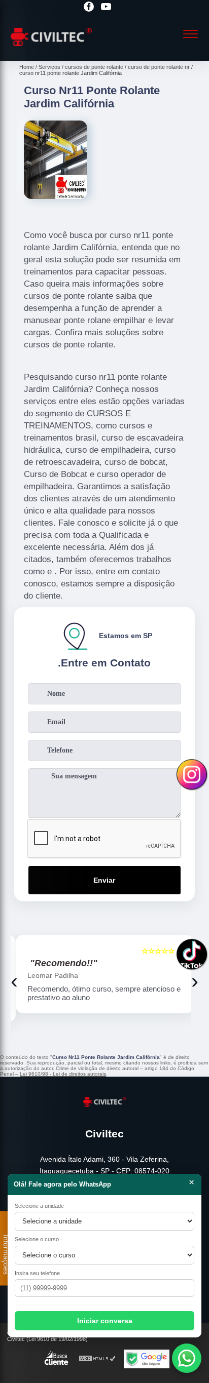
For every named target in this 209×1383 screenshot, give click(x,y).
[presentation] (14, 981)
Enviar (104, 880)
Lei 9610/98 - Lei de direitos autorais (63, 1074)
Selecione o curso (37, 1239)
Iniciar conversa (104, 1321)
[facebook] (89, 7)
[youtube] (106, 7)
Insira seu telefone (37, 1273)
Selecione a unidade (39, 1206)
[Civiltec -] (51, 50)
